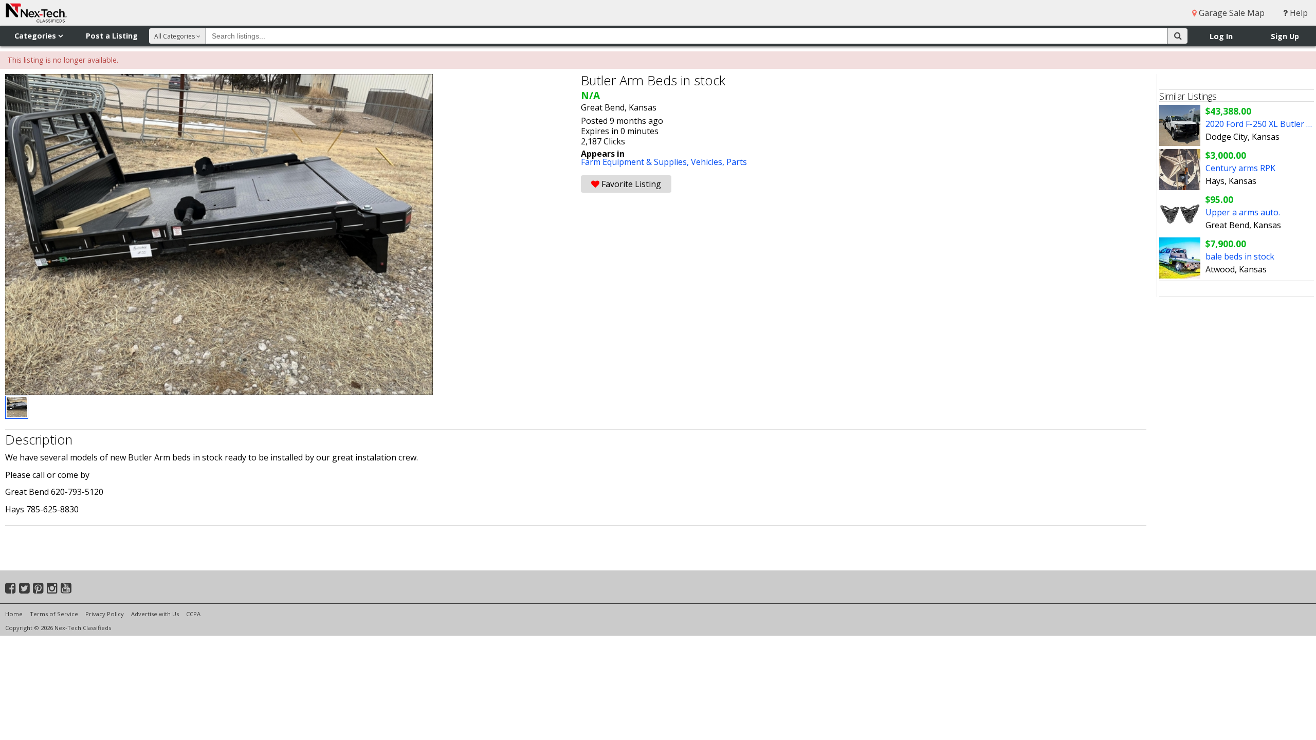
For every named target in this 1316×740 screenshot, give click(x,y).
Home (14, 614)
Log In (1221, 36)
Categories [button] (36, 36)
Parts (736, 162)
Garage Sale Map (1231, 12)
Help (1298, 12)
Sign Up (1285, 36)
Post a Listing (112, 36)
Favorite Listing (630, 184)
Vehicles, (708, 162)
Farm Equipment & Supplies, (636, 162)
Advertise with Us (155, 614)
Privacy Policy (104, 614)
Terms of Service (54, 614)
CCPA (193, 614)
